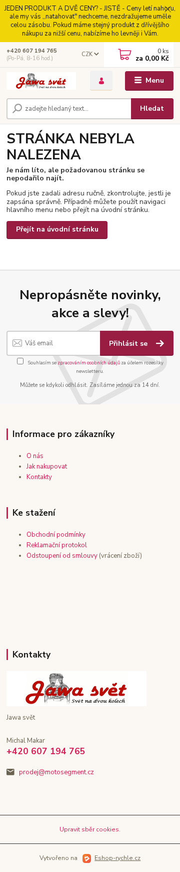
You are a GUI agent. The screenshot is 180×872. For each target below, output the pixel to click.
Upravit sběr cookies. (90, 829)
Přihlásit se (129, 343)
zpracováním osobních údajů (89, 362)
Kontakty (39, 477)
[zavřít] (168, 10)
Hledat (152, 108)
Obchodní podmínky (56, 534)
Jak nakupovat (46, 466)
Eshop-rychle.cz (117, 858)
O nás (35, 456)
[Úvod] (41, 81)
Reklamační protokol (56, 545)
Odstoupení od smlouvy (62, 555)
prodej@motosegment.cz (56, 772)
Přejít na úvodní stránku (57, 229)
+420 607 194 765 (31, 51)
